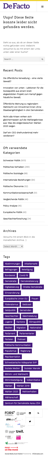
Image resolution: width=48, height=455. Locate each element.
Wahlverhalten (29, 391)
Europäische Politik (12, 212)
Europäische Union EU (16, 298)
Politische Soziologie (13, 173)
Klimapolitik (35, 322)
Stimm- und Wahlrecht (16, 374)
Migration (21, 327)
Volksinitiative (33, 380)
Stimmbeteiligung (13, 380)
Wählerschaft (11, 397)
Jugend (8, 322)
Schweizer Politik (11, 160)
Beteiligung (27, 269)
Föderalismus (11, 304)
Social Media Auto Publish (14, 454)
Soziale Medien (12, 368)
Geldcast (26, 304)
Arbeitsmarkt (30, 263)
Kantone (21, 322)
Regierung (25, 351)
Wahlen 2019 (23, 385)
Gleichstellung (30, 316)
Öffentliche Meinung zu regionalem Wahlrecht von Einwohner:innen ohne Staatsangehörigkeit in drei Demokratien (23, 106)
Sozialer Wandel (32, 368)
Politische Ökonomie (13, 186)
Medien (8, 327)
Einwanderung (12, 292)
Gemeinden (25, 310)
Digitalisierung (12, 287)
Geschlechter (11, 316)
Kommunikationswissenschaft (18, 193)
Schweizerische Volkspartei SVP (21, 362)
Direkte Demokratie (32, 287)
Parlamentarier (26, 333)
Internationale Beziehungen (17, 180)
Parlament (10, 333)
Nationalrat (35, 327)
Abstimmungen (12, 263)
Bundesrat (10, 275)
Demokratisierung (29, 281)
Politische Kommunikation (18, 345)
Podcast (21, 339)
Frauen (35, 298)
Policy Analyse (10, 205)
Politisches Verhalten (13, 167)
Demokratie (10, 281)
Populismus (10, 351)
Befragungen (11, 269)
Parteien (9, 339)
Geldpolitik (10, 310)
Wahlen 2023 (11, 391)
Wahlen (8, 385)
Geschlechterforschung (15, 218)
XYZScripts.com (37, 454)
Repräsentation (12, 356)
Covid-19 (23, 275)
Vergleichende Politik (13, 199)
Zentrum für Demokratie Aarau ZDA (22, 403)
